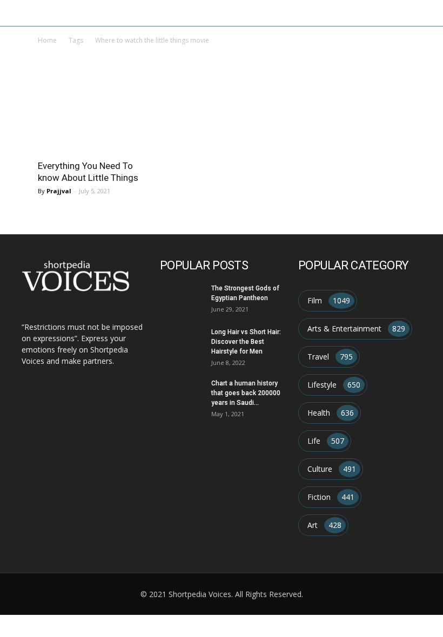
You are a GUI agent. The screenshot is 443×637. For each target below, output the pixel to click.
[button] (430, 13)
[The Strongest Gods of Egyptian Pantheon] (181, 298)
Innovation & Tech (204, 13)
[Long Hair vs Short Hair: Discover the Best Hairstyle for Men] (181, 342)
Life (252, 13)
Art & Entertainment (81, 13)
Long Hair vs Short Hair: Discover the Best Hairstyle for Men (246, 341)
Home (25, 13)
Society (281, 13)
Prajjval (58, 191)
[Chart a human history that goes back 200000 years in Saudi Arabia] (181, 393)
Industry (145, 13)
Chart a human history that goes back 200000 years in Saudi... (245, 393)
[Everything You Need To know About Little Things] (94, 125)
